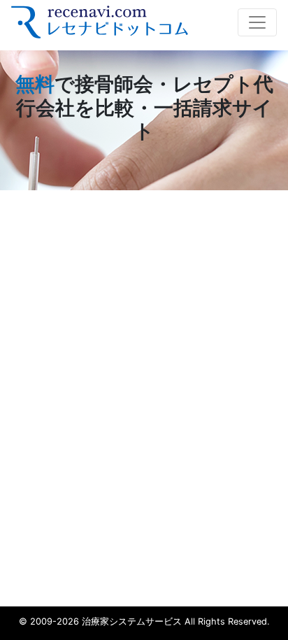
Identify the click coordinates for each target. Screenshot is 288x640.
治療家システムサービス (132, 621)
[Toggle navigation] (257, 22)
